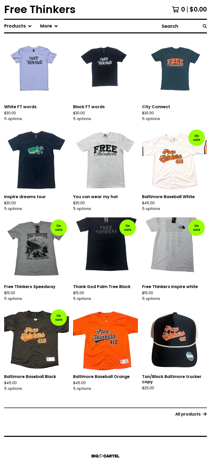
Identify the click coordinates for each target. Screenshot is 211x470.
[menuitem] (18, 26)
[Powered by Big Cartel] (105, 456)
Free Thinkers (40, 9)
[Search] (205, 26)
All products (188, 414)
